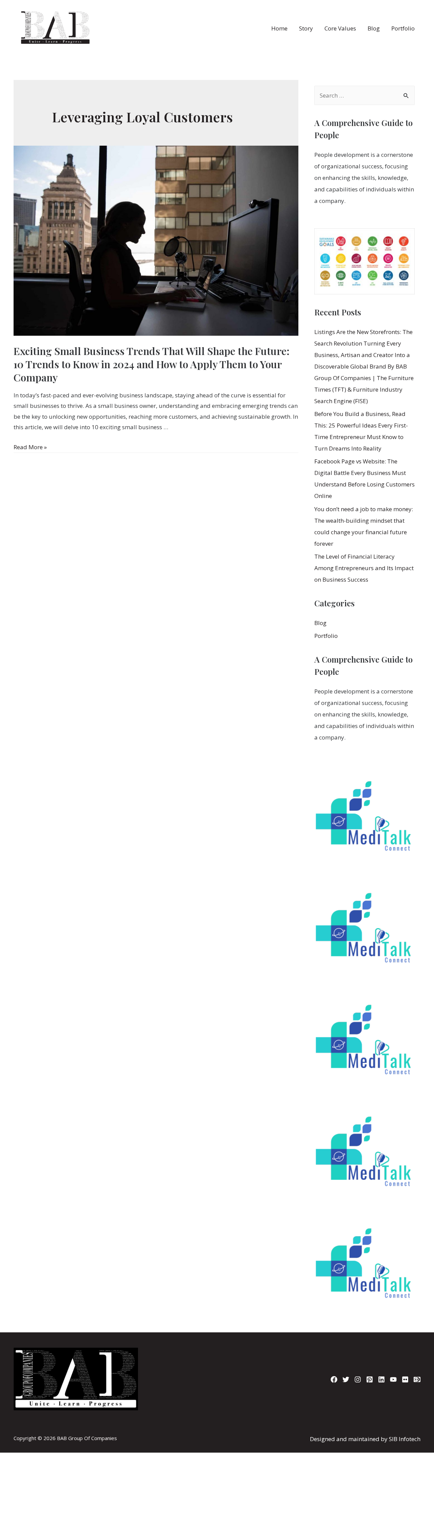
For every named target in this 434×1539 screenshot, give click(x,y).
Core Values (340, 28)
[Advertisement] (217, 1434)
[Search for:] (364, 95)
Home (279, 28)
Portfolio (403, 28)
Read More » (30, 447)
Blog (374, 28)
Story (306, 28)
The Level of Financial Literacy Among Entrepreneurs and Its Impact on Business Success (364, 568)
